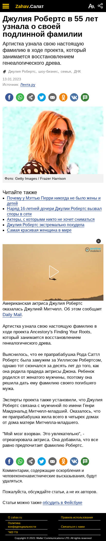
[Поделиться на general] (31, 97)
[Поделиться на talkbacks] (85, 97)
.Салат (36, 6)
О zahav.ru (15, 517)
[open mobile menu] (6, 6)
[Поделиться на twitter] (42, 97)
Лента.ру (27, 84)
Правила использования (77, 517)
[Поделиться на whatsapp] (20, 97)
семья (66, 71)
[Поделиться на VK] (74, 97)
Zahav (22, 6)
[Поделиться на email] (52, 97)
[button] (98, 241)
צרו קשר (13, 532)
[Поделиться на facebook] (9, 97)
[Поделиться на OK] (63, 97)
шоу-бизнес (48, 71)
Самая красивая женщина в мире (39, 230)
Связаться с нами (73, 526)
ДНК (77, 71)
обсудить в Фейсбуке (62, 502)
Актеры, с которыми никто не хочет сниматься (51, 219)
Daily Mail (12, 314)
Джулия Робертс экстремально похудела (45, 225)
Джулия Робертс (22, 71)
